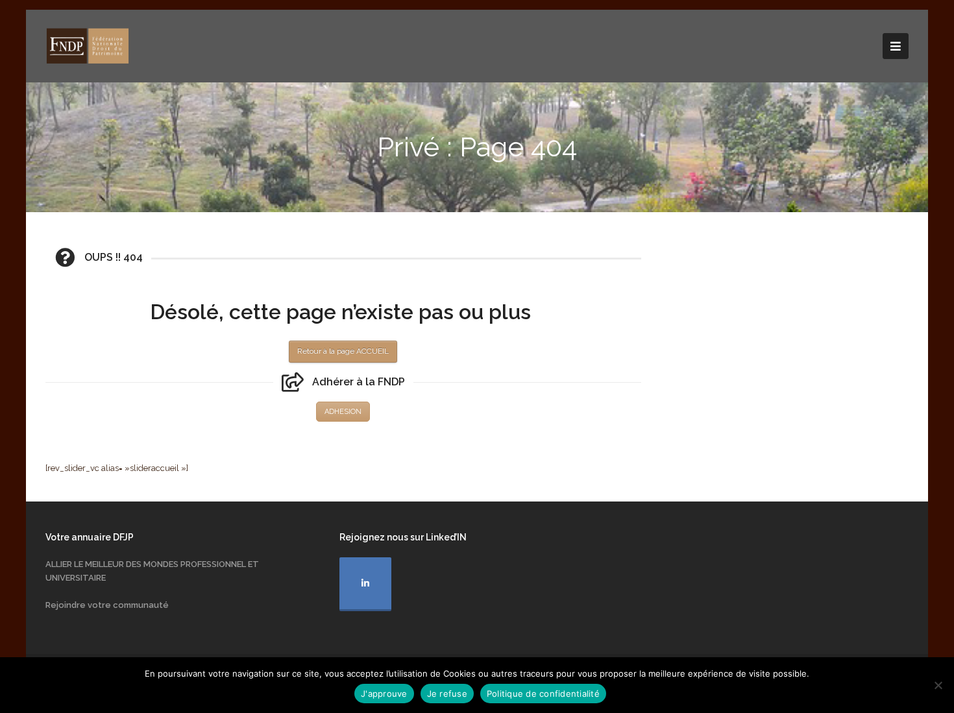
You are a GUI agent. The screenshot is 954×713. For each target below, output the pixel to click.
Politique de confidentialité (543, 693)
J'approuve (384, 693)
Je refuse (447, 693)
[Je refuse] (937, 685)
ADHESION (342, 411)
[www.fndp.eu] (87, 45)
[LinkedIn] (365, 584)
